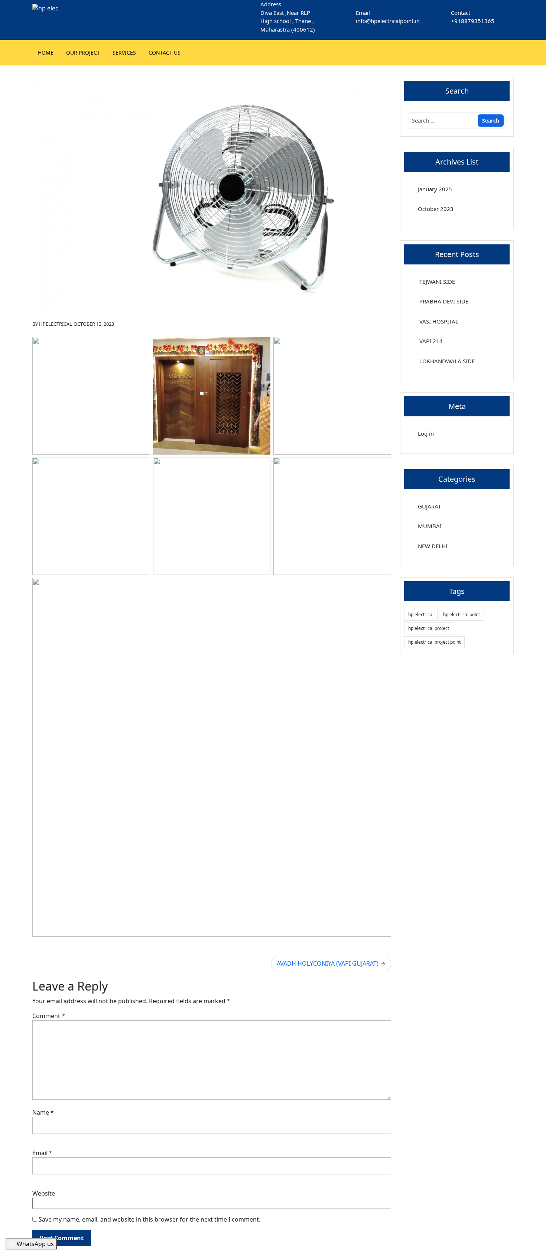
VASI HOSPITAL (438, 321)
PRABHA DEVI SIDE (443, 301)
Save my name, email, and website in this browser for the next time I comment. (149, 1219)
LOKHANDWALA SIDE (446, 361)
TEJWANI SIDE (436, 281)
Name (43, 1112)
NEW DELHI (433, 546)
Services (124, 52)
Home (45, 52)
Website (43, 1193)
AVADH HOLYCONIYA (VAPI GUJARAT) (327, 963)
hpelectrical (55, 324)
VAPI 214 (430, 341)
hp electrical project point (434, 642)
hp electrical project (428, 628)
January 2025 (435, 189)
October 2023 (436, 208)
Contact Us (165, 52)
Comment (48, 1016)
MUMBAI (430, 526)
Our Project (83, 52)
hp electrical (420, 614)
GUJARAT (429, 506)
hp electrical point (461, 614)
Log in (426, 433)
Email (42, 1153)
